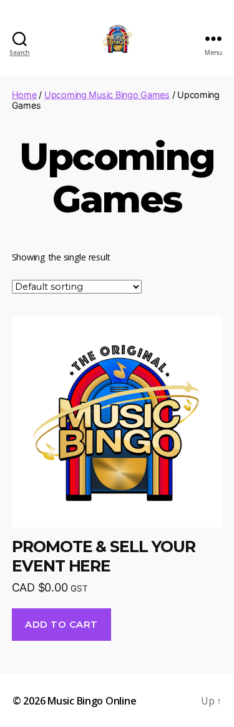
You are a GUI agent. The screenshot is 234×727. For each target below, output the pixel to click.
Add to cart (61, 624)
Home (24, 94)
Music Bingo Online (91, 701)
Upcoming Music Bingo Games (107, 94)
